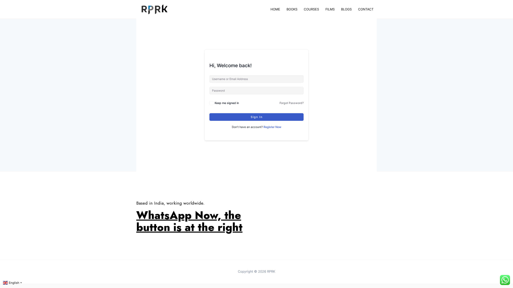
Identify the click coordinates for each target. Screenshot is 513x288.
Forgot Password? (292, 103)
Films (330, 9)
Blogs (346, 9)
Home (275, 9)
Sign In (257, 117)
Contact (366, 9)
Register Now (272, 127)
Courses (311, 9)
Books (292, 9)
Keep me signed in (227, 103)
